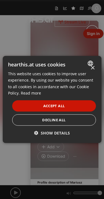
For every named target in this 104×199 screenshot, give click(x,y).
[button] (52, 133)
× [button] (92, 68)
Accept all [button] (54, 105)
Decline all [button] (53, 119)
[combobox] (91, 63)
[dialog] (51, 99)
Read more (31, 92)
